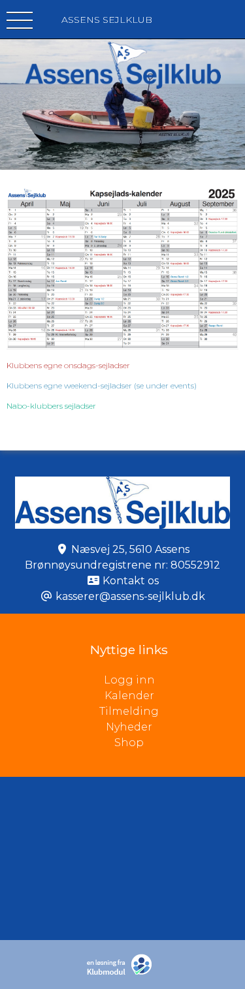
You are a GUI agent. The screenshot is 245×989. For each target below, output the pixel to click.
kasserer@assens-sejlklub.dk (130, 596)
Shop (129, 742)
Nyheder (129, 727)
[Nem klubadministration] (122, 972)
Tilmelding (129, 711)
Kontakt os (131, 580)
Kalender (129, 695)
